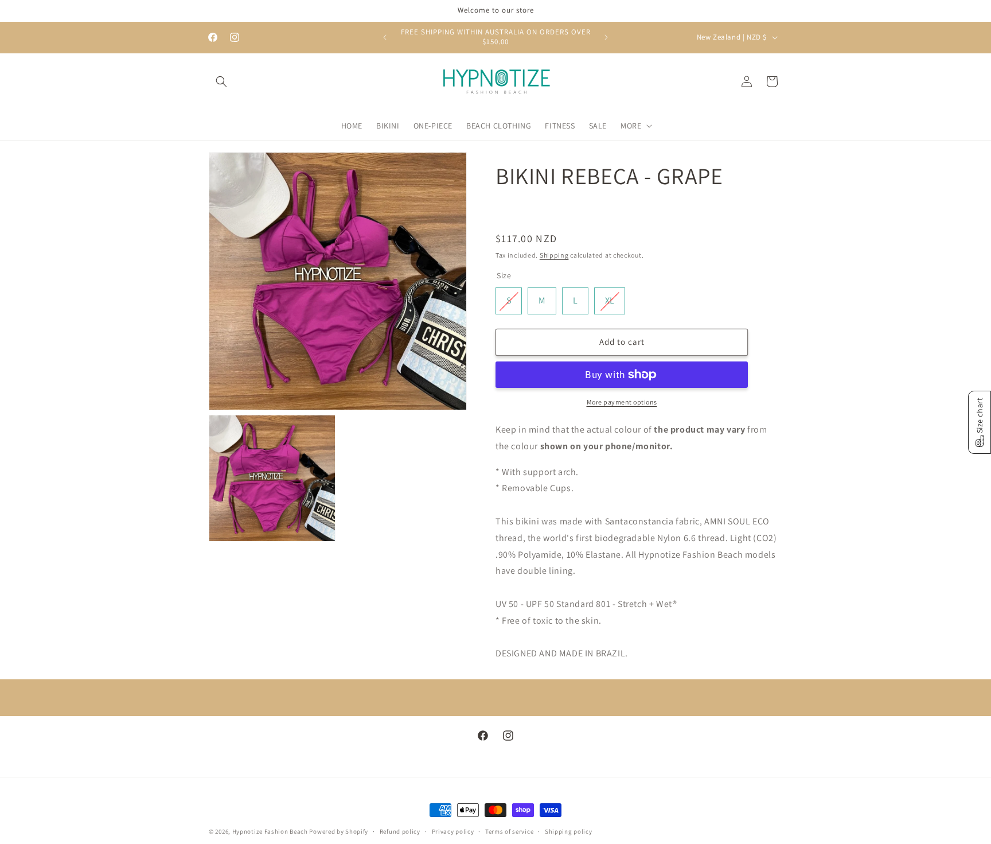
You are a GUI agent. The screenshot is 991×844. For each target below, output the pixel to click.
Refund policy (400, 831)
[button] (221, 81)
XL (609, 297)
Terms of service (509, 831)
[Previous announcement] (384, 37)
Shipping (554, 255)
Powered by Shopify (338, 831)
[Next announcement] (606, 37)
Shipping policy (568, 831)
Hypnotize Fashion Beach (270, 831)
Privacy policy (453, 831)
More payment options (622, 402)
